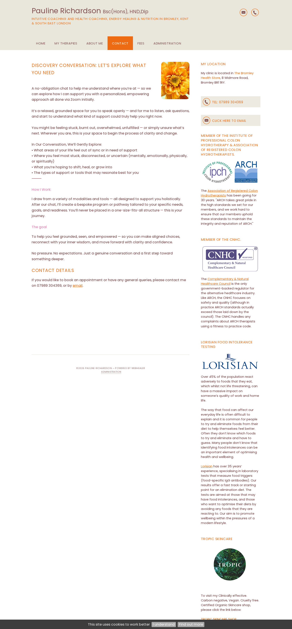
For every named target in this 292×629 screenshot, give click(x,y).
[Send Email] (243, 12)
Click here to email (229, 120)
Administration (111, 372)
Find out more (191, 624)
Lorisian (206, 466)
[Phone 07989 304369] (255, 12)
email (78, 285)
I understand (164, 624)
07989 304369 (231, 102)
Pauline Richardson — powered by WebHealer (115, 368)
